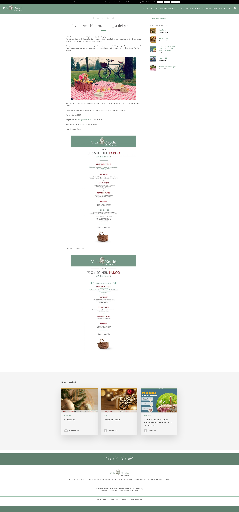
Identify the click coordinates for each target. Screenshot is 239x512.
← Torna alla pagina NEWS (158, 18)
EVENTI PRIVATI (206, 8)
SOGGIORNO (154, 8)
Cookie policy (175, 2)
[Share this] (94, 18)
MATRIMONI (189, 8)
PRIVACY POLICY (102, 499)
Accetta (160, 2)
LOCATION (146, 8)
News (70, 415)
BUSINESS (198, 8)
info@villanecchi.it (84, 120)
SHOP (220, 8)
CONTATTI (227, 8)
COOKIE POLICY (114, 499)
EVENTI (215, 8)
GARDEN (182, 8)
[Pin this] (113, 18)
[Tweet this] (97, 18)
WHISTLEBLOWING (136, 499)
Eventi (66, 415)
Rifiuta (167, 2)
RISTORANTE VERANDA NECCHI (169, 8)
